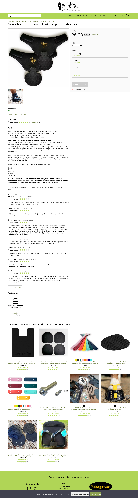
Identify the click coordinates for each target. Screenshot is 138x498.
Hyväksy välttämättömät (80, 494)
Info (116, 16)
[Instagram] (35, 489)
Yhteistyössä (106, 16)
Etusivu (69, 16)
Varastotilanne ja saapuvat (18, 114)
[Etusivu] (69, 10)
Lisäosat (52, 21)
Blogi (122, 16)
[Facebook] (29, 489)
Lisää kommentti (15, 288)
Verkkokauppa (81, 16)
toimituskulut (95, 34)
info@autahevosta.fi (64, 488)
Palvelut (94, 16)
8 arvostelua (34, 122)
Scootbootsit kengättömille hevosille (34, 21)
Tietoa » (66, 494)
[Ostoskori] (127, 15)
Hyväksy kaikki (96, 494)
